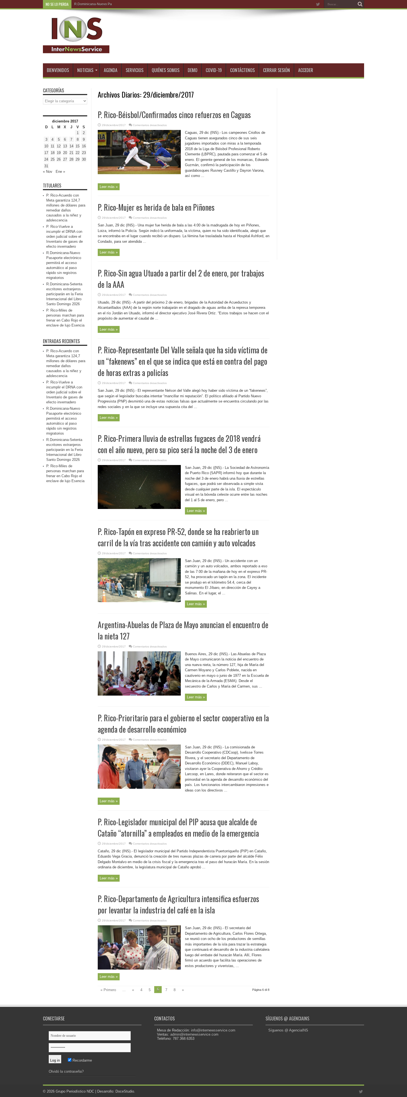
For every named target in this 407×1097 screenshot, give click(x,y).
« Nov (47, 171)
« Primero (108, 990)
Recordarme (81, 1060)
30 (84, 159)
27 (65, 159)
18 (53, 153)
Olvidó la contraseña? (66, 1071)
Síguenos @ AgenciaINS (287, 1018)
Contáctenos (242, 70)
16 (84, 146)
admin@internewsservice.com (194, 1034)
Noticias (85, 70)
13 (65, 146)
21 (71, 153)
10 (46, 146)
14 (71, 146)
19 (59, 153)
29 (77, 159)
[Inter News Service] (76, 49)
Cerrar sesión (276, 70)
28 (71, 159)
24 (46, 159)
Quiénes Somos (165, 70)
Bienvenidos (58, 70)
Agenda (110, 70)
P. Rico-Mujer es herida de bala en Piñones (156, 207)
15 (77, 146)
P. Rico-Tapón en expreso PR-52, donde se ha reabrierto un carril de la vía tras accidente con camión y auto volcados (178, 537)
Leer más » (109, 187)
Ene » (60, 171)
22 (77, 153)
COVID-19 (214, 70)
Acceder (305, 70)
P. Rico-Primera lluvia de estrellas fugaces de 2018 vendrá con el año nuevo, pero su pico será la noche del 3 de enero (179, 444)
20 (65, 153)
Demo (192, 70)
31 (46, 166)
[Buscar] (360, 4)
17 (46, 153)
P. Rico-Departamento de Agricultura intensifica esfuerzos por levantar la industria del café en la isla (178, 904)
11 (52, 146)
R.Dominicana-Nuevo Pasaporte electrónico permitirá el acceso (122, 4)
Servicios (134, 70)
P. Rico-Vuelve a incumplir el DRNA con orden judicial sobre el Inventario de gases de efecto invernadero (64, 236)
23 (84, 153)
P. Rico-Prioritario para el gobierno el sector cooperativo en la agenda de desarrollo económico (183, 723)
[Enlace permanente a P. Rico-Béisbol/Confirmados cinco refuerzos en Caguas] (139, 173)
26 (59, 159)
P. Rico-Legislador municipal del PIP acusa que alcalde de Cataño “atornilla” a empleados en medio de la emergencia (178, 827)
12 (59, 146)
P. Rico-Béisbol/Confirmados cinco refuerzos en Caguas (174, 114)
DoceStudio (124, 1091)
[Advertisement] (322, 171)
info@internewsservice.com (213, 1030)
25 (53, 159)
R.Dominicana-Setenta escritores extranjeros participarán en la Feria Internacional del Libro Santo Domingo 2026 (64, 294)
